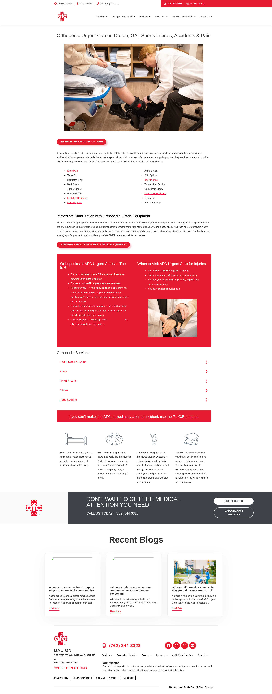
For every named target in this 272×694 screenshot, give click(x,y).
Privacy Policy (61, 678)
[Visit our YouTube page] (192, 645)
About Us (205, 16)
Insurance (160, 16)
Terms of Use (126, 678)
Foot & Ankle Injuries (77, 198)
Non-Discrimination (82, 678)
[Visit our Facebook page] (168, 645)
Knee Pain (72, 171)
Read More (54, 608)
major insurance (115, 319)
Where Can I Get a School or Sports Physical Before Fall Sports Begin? (72, 589)
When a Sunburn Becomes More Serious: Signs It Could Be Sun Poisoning (131, 590)
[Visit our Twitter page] (176, 645)
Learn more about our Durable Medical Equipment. (93, 244)
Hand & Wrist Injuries (155, 193)
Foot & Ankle (68, 399)
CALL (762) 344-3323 (109, 3)
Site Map (100, 678)
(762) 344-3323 (127, 513)
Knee (63, 371)
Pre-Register (174, 3)
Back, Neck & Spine (73, 361)
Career (112, 678)
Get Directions (86, 3)
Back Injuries (151, 180)
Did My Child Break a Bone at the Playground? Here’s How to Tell (193, 589)
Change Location (65, 3)
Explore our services (234, 512)
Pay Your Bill (197, 3)
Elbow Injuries (74, 202)
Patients (144, 16)
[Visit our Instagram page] (184, 645)
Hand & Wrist (68, 380)
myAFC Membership (182, 16)
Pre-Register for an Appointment (81, 141)
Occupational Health (122, 16)
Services (100, 16)
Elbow (64, 390)
